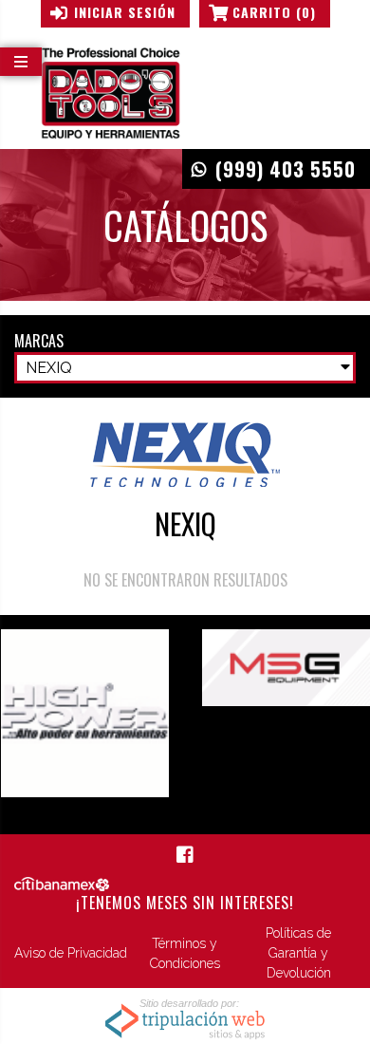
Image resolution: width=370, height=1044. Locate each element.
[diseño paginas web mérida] (185, 1020)
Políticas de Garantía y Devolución (298, 952)
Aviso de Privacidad (70, 952)
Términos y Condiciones (185, 953)
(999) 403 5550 (285, 169)
